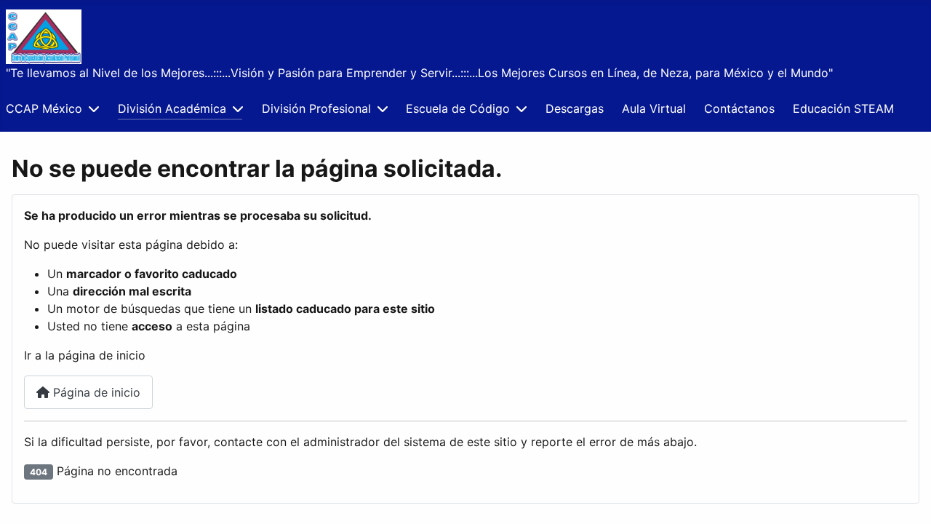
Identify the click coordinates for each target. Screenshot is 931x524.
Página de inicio (94, 392)
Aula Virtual (654, 108)
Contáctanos (739, 108)
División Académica (172, 108)
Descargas (575, 108)
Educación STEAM (843, 108)
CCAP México (44, 108)
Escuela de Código (458, 108)
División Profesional (316, 108)
